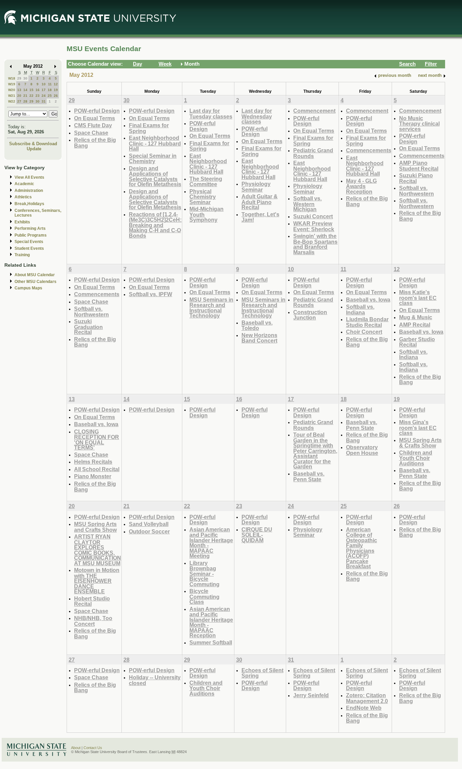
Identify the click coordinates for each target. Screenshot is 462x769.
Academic (24, 183)
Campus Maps (28, 288)
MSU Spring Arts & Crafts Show (420, 443)
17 (44, 90)
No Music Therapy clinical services (419, 123)
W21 (11, 95)
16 (38, 90)
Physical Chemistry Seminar (202, 196)
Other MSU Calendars (35, 281)
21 (25, 95)
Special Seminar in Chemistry (153, 158)
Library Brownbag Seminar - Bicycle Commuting (204, 573)
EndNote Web (364, 708)
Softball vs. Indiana (360, 309)
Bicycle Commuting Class (204, 596)
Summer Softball (210, 642)
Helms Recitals (93, 462)
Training (22, 254)
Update (34, 148)
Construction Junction (310, 315)
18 (50, 90)
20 (19, 95)
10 (44, 84)
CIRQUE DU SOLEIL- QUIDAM (256, 534)
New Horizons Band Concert (259, 338)
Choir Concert (364, 332)
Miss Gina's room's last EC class (418, 427)
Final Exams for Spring (149, 128)
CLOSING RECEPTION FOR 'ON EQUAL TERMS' (96, 440)
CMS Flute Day (93, 125)
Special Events (29, 241)
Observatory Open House (362, 450)
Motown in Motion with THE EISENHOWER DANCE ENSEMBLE (96, 580)
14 (25, 90)
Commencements (368, 150)
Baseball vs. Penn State (308, 476)
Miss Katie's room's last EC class (418, 297)
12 (56, 84)
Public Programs (31, 235)
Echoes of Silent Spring (262, 673)
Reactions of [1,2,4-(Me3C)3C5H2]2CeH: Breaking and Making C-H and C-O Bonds (155, 225)
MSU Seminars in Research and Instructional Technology (211, 307)
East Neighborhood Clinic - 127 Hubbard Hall (155, 143)
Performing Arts (30, 228)
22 (31, 95)
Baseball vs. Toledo (257, 325)
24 (44, 95)
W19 (11, 84)
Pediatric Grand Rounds (313, 153)
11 (50, 84)
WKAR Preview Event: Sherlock (313, 226)
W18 (11, 78)
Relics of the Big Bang (95, 143)
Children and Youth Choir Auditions (415, 457)
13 (19, 90)
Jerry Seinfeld (311, 695)
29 (19, 78)
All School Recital (96, 469)
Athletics (23, 197)
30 (25, 78)
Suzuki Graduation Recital (88, 326)
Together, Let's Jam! (260, 217)
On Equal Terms (94, 118)
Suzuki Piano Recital (416, 178)
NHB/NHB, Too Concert (93, 621)
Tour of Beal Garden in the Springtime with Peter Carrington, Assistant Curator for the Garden (315, 450)
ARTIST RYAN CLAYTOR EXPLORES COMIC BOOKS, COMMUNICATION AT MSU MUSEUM (97, 549)
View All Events (29, 177)
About (75, 748)
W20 (11, 90)
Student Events (29, 248)
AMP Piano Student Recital (418, 166)
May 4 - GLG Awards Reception (361, 186)
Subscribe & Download (33, 143)
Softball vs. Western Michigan (307, 203)
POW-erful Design (97, 111)
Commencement (314, 111)
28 (25, 101)
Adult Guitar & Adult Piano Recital (259, 201)
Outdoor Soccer (149, 531)
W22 (11, 101)
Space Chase (91, 133)
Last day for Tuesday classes (210, 113)
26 (56, 95)
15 (31, 90)
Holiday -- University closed (155, 680)
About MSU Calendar (35, 274)
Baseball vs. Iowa (368, 299)
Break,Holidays (29, 203)
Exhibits (22, 222)
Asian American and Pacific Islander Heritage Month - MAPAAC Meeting (211, 542)
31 (44, 101)
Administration (29, 190)
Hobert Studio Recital (92, 601)
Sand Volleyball (148, 524)
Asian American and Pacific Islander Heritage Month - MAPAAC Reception (211, 622)
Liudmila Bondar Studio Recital (367, 322)
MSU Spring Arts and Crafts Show (95, 527)
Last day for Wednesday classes (256, 116)
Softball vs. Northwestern (416, 191)
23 (38, 95)
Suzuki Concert (313, 216)
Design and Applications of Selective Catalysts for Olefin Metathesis (155, 176)
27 (19, 101)
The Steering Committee (205, 182)
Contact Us (93, 748)
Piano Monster (92, 476)
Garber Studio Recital (417, 342)
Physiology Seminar (256, 187)
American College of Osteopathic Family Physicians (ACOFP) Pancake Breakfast (361, 548)
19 (56, 90)
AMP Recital (414, 325)
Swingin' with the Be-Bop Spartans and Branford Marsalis (315, 244)
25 (50, 95)
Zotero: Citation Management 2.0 (367, 698)
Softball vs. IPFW (150, 294)
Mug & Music (415, 317)
